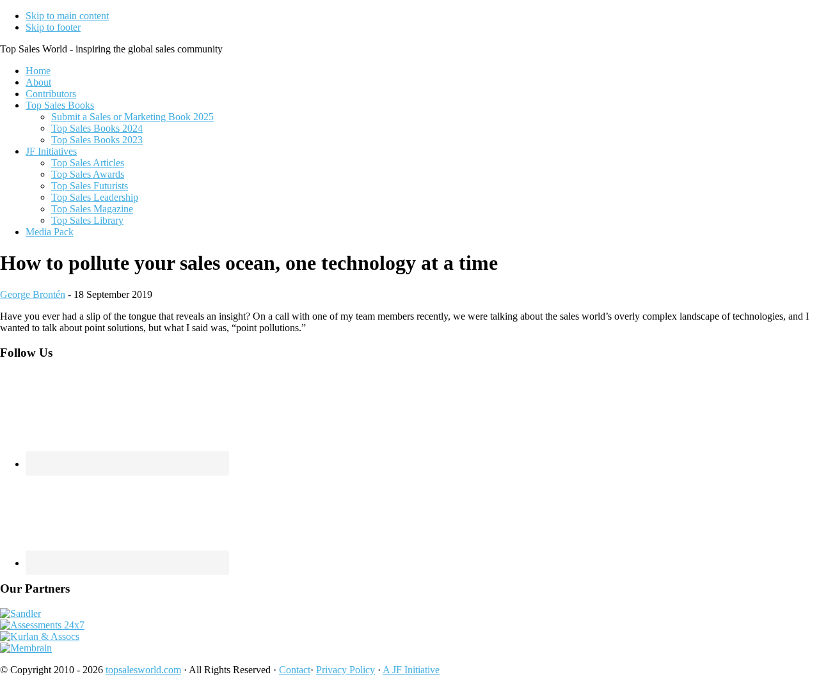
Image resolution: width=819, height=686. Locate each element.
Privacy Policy (345, 669)
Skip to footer (53, 27)
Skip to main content (67, 15)
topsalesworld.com (143, 669)
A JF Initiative (411, 669)
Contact (294, 669)
